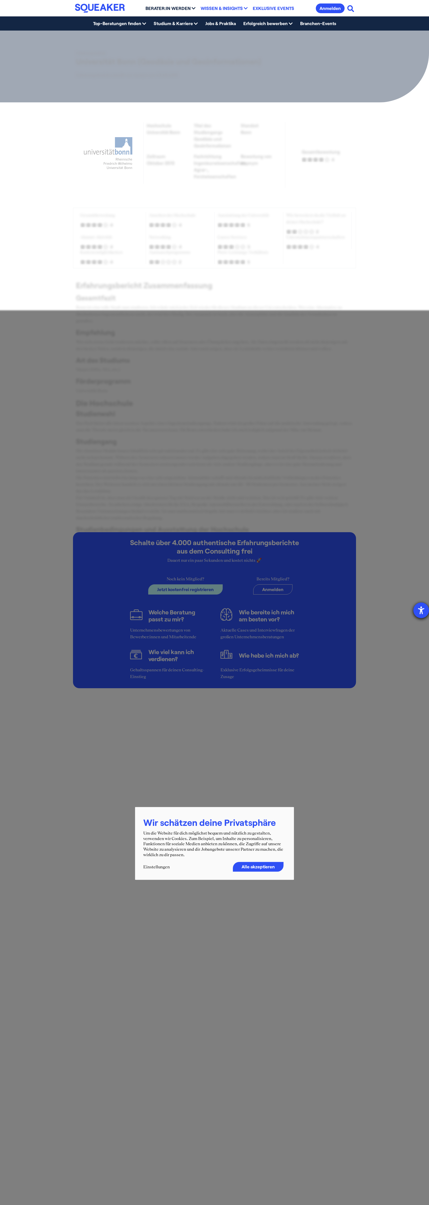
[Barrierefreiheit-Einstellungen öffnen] (421, 610)
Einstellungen (156, 867)
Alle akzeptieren (258, 867)
